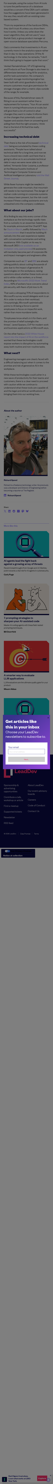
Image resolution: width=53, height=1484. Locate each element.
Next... (26, 759)
